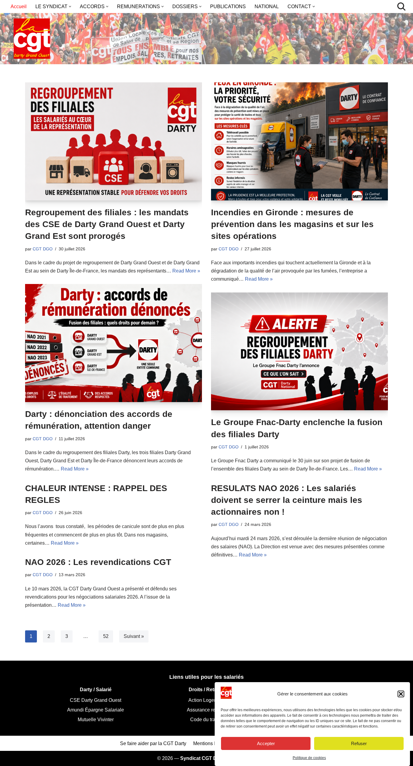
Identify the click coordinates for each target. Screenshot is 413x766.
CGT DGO (43, 248)
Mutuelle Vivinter (96, 719)
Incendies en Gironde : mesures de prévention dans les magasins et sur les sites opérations (292, 224)
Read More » (186, 270)
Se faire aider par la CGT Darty (153, 743)
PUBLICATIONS (228, 6)
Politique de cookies (309, 758)
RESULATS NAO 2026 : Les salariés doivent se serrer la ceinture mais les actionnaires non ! (286, 500)
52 (106, 636)
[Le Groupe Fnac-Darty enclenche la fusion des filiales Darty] (299, 351)
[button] (401, 694)
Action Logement (206, 700)
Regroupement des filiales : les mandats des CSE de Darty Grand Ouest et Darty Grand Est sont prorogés (107, 224)
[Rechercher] (401, 6)
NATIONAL (267, 6)
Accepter (266, 743)
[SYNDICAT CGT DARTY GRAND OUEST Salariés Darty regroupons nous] (32, 38)
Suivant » (134, 636)
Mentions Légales (212, 743)
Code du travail (206, 719)
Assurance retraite (206, 709)
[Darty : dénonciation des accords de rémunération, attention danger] (113, 343)
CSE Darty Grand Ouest (95, 700)
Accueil (19, 6)
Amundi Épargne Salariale (95, 709)
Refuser (359, 743)
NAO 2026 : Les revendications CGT (98, 562)
